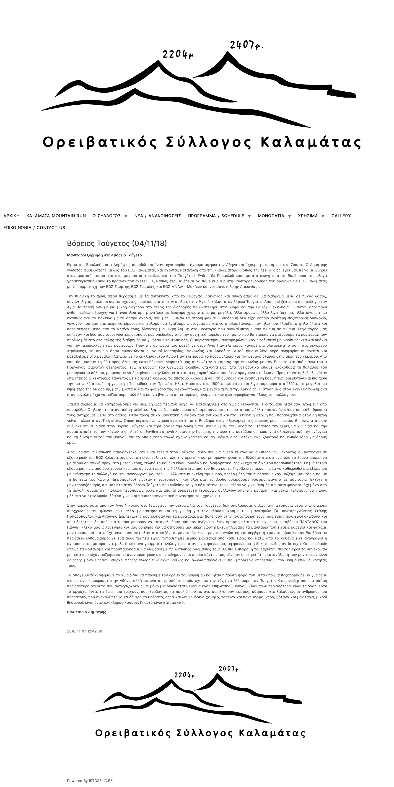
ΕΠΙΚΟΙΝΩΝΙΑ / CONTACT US (34, 227)
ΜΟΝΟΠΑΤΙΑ (271, 215)
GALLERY (341, 215)
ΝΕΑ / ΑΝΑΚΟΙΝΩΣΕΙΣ (158, 215)
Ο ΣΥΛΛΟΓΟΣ (107, 215)
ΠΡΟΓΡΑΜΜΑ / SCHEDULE (216, 215)
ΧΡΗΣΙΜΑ (308, 215)
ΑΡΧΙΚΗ (11, 215)
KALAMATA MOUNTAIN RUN (56, 215)
